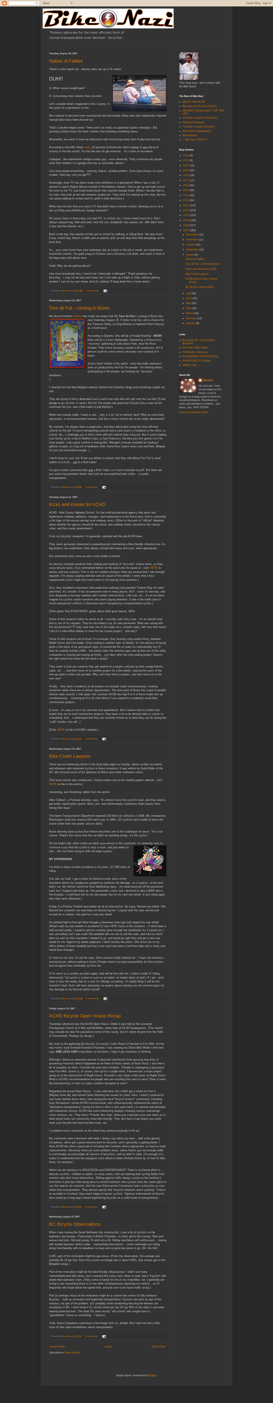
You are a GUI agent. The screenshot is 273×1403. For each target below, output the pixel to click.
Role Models (189, 135)
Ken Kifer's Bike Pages (195, 347)
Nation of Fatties (66, 61)
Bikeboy (208, 380)
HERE (154, 567)
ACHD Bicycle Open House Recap (85, 1015)
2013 (186, 200)
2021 (186, 160)
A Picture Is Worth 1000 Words (199, 117)
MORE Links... (190, 365)
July (188, 293)
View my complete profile (193, 412)
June (189, 298)
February (191, 318)
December (192, 234)
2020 (186, 165)
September (192, 249)
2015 (186, 190)
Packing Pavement (193, 122)
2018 (186, 175)
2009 (186, 220)
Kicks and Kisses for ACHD (77, 504)
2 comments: (92, 738)
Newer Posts (57, 1346)
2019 (186, 170)
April (189, 308)
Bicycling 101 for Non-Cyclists (199, 106)
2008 (186, 225)
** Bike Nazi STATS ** (194, 139)
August (190, 254)
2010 (186, 215)
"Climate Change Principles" (198, 126)
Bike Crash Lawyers (69, 756)
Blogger (152, 1375)
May (189, 303)
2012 (186, 205)
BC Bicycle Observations (74, 1224)
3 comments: (93, 290)
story (87, 147)
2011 (186, 210)
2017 (186, 180)
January (191, 323)
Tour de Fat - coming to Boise (79, 308)
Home (108, 1346)
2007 (186, 230)
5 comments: (93, 998)
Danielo (77, 316)
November (192, 239)
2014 (186, 195)
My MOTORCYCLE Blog (196, 360)
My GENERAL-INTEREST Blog (200, 356)
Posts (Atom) (72, 1352)
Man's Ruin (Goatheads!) (196, 131)
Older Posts (158, 1346)
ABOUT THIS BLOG (193, 101)
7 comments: (92, 487)
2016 (186, 185)
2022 (186, 155)
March (190, 313)
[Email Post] (105, 290)
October (191, 244)
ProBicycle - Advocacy (195, 352)
